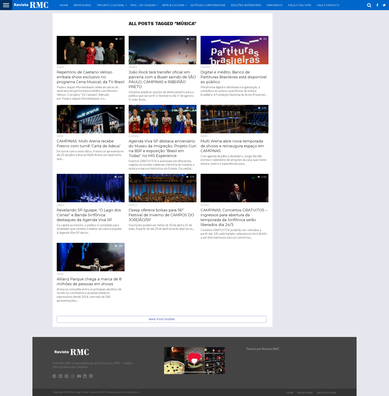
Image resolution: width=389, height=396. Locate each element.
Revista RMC (83, 5)
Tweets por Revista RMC (262, 349)
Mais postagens (162, 319)
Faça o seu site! (299, 5)
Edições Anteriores (246, 5)
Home (64, 5)
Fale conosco (328, 5)
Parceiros (274, 5)
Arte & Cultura (326, 392)
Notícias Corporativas (207, 5)
